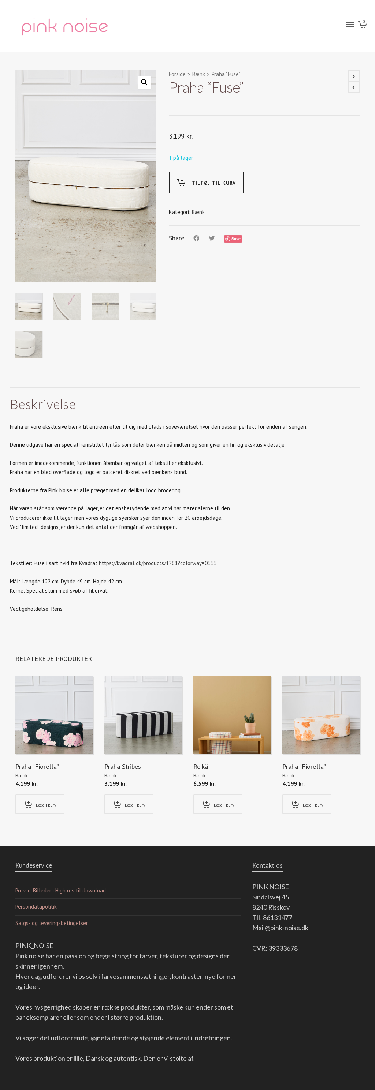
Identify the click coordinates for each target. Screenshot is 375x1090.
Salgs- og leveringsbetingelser (51, 923)
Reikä (200, 766)
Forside (177, 74)
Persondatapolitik (36, 906)
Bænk (198, 74)
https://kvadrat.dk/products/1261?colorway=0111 (157, 563)
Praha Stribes (122, 766)
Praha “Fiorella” (37, 766)
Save (236, 238)
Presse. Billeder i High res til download (60, 890)
